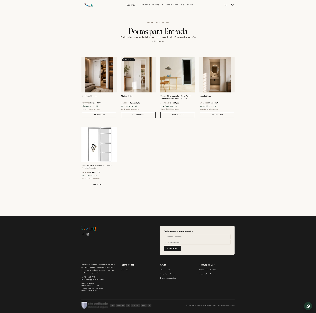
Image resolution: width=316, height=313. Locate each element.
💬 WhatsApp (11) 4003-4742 (92, 279)
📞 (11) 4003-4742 (88, 277)
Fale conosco (165, 270)
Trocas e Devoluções (207, 274)
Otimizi (150, 23)
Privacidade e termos (207, 270)
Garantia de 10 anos (168, 274)
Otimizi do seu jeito (149, 5)
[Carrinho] (232, 5)
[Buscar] (225, 5)
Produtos (130, 5)
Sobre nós (124, 270)
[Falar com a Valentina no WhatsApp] (308, 306)
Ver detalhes (99, 115)
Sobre (190, 5)
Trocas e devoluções (168, 278)
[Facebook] (82, 234)
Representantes (170, 5)
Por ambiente (162, 23)
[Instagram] (87, 234)
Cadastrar (172, 248)
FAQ (182, 5)
